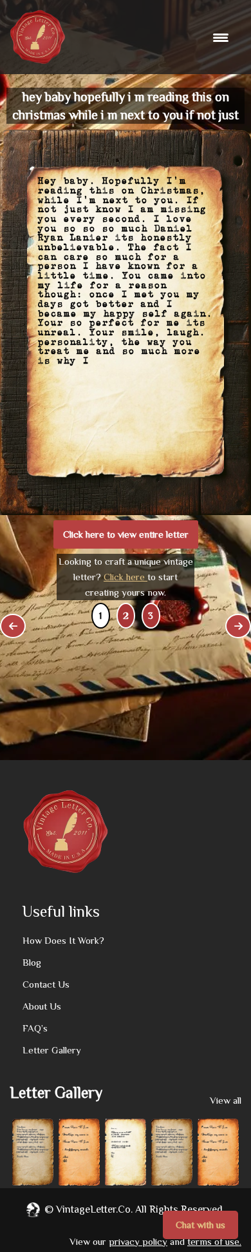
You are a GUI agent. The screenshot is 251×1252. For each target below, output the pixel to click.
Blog (32, 962)
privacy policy (138, 1241)
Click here (125, 576)
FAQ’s (35, 1027)
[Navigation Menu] (222, 37)
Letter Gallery (52, 1049)
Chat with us (200, 1224)
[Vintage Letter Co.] (38, 37)
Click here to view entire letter (126, 534)
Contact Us (46, 984)
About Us (42, 1006)
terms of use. (214, 1241)
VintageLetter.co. (94, 1209)
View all (225, 1100)
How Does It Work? (63, 940)
